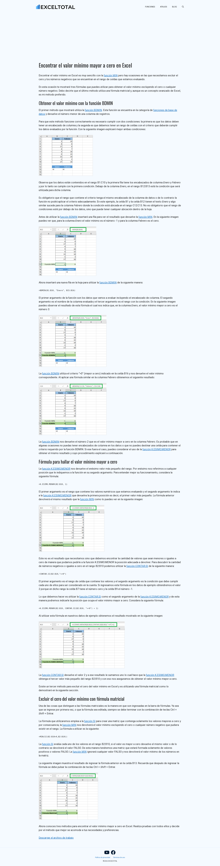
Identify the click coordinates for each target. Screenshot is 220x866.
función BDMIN (93, 110)
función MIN (111, 75)
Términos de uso (119, 857)
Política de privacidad (102, 857)
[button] (182, 7)
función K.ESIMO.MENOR (156, 449)
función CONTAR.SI (137, 566)
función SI (89, 721)
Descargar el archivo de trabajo (56, 837)
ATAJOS (163, 7)
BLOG (174, 7)
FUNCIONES (150, 7)
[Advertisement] (110, 32)
